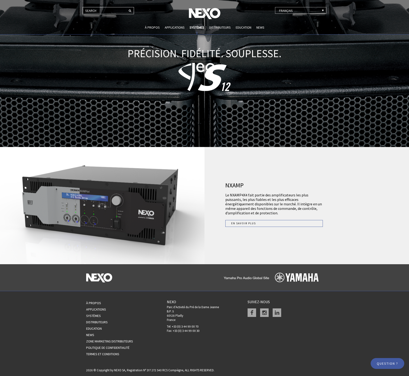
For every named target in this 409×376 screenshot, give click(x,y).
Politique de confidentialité (107, 348)
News (260, 27)
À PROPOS (152, 27)
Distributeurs (220, 27)
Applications (175, 27)
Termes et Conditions (102, 354)
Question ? (387, 363)
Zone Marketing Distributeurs (109, 341)
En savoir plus (243, 223)
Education (243, 27)
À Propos (93, 303)
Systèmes (197, 27)
